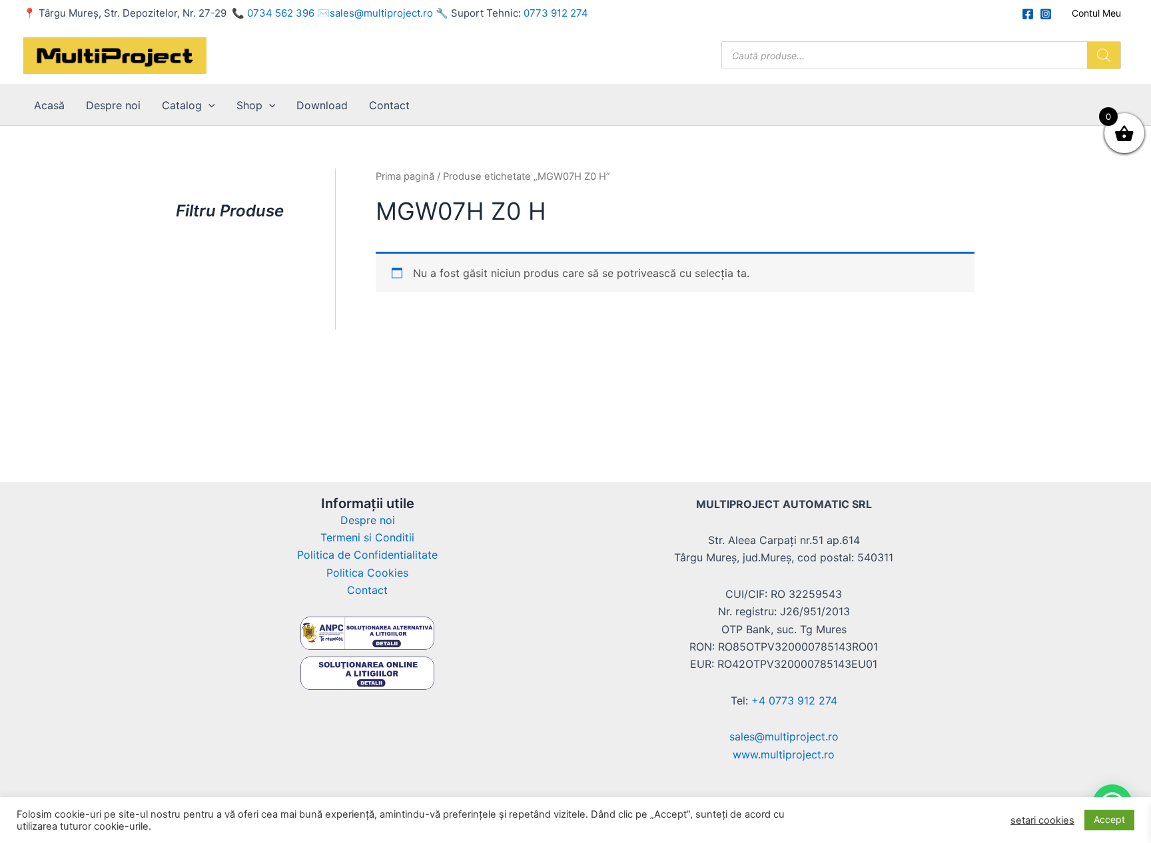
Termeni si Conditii (367, 537)
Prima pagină (405, 176)
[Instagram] (1046, 14)
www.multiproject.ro (784, 754)
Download (322, 105)
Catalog (182, 105)
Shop (249, 105)
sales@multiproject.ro (381, 13)
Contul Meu (1096, 13)
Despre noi (113, 105)
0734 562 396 (280, 13)
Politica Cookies (367, 572)
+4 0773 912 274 (794, 700)
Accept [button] (1109, 819)
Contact (389, 105)
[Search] (1103, 55)
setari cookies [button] (1042, 820)
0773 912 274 (556, 13)
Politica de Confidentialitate (367, 554)
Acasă (49, 105)
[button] (208, 105)
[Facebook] (1028, 14)
